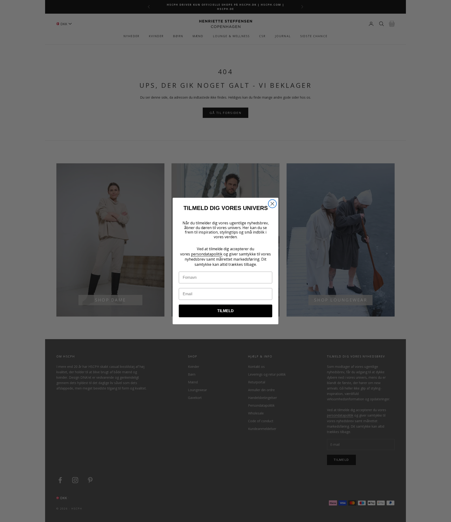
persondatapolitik (206, 254)
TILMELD (225, 311)
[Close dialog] (272, 204)
